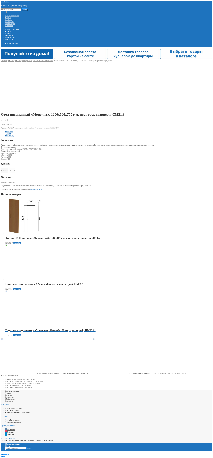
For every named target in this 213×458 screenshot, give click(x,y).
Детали (8, 134)
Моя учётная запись (12, 444)
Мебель (11, 61)
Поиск (25, 9)
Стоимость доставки (13, 422)
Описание (9, 132)
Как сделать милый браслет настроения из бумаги (24, 381)
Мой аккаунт (10, 24)
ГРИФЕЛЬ (5, 2)
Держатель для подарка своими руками (20, 379)
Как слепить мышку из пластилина (18, 385)
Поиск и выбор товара (13, 408)
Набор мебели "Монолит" (43, 61)
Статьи (8, 18)
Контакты (9, 26)
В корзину (17, 335)
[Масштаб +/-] (8, 454)
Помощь (8, 20)
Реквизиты (9, 22)
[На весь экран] (6, 454)
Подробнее (17, 243)
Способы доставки (12, 420)
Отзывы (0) (9, 136)
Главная (4, 61)
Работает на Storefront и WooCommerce (39, 440)
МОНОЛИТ (54, 128)
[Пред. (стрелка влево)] (2, 456)
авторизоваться (36, 189)
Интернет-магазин (12, 16)
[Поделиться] (4, 454)
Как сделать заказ (12, 410)
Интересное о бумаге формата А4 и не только (22, 383)
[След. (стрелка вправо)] (4, 456)
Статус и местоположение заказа (17, 412)
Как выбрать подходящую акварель (18, 387)
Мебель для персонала (23, 61)
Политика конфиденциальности (13, 440)
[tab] (108, 132)
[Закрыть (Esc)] (2, 454)
